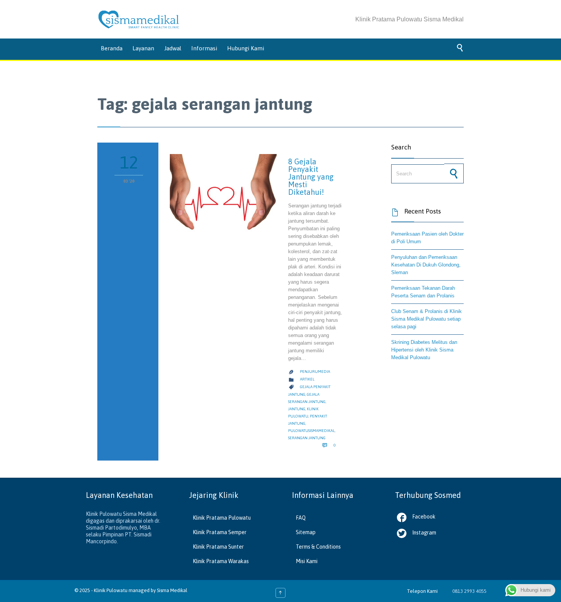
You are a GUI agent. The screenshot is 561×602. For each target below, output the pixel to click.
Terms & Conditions (318, 547)
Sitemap (306, 532)
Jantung (296, 409)
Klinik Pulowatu (111, 590)
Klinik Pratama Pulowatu (222, 518)
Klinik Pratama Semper (220, 532)
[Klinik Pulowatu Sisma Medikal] (138, 19)
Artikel (307, 379)
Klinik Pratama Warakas (221, 561)
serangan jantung (307, 438)
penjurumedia (315, 371)
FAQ (301, 518)
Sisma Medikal (172, 590)
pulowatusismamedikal (311, 431)
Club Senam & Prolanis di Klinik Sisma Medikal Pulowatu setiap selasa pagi (426, 318)
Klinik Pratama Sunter (218, 547)
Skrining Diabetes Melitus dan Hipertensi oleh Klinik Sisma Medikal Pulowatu (424, 349)
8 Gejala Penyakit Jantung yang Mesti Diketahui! (311, 176)
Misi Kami (307, 561)
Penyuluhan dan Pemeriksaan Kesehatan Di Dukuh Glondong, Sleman (426, 264)
